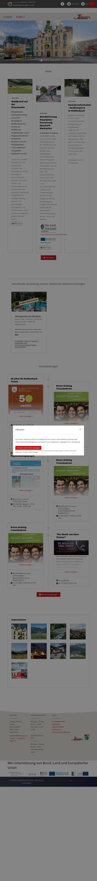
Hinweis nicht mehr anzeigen (28, 448)
